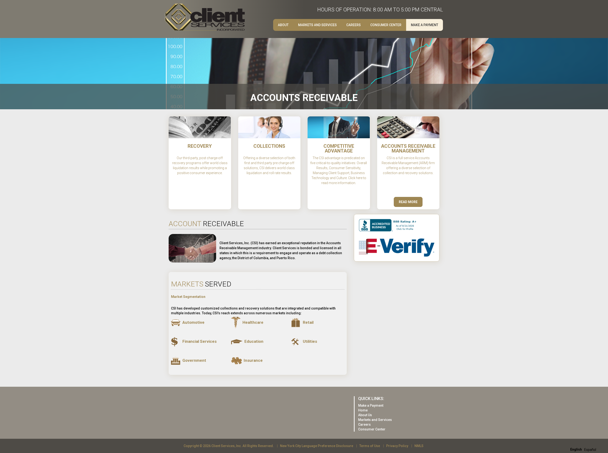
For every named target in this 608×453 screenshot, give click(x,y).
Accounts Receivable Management (408, 148)
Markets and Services (317, 25)
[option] (590, 449)
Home (363, 410)
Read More (408, 202)
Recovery (200, 146)
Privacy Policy (397, 446)
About (283, 25)
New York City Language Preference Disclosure (316, 446)
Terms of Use (369, 446)
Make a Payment (424, 25)
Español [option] (590, 450)
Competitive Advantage (338, 148)
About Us (365, 415)
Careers (364, 424)
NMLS (418, 446)
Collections (269, 146)
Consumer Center (385, 25)
